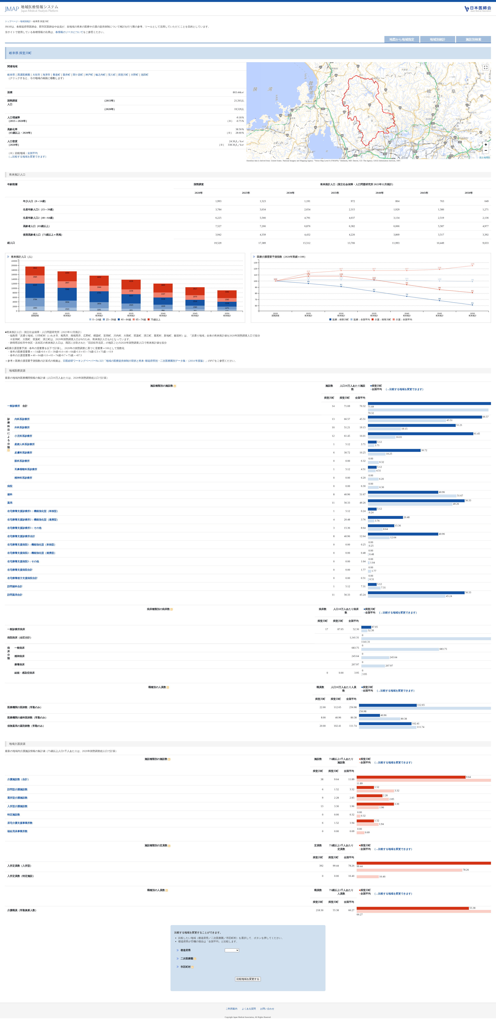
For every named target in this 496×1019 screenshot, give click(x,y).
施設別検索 (473, 39)
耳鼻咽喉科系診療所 (26, 469)
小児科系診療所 (23, 435)
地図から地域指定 (401, 39)
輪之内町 (101, 74)
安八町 (112, 74)
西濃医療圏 (23, 74)
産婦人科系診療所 (25, 444)
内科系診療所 (22, 419)
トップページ (11, 21)
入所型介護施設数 (17, 806)
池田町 (144, 74)
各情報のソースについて (69, 32)
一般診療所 (13, 405)
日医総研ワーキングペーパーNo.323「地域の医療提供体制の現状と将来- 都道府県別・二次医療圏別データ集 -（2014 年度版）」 (135, 360)
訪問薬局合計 (14, 594)
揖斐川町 (123, 74)
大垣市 (36, 74)
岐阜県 (11, 74)
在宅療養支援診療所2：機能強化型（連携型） (33, 519)
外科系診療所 (22, 427)
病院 (9, 486)
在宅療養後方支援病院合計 (22, 578)
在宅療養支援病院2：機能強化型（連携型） (32, 552)
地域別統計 (25, 21)
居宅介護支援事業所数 (20, 822)
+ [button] (486, 144)
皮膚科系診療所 (23, 452)
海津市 (46, 74)
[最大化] (486, 67)
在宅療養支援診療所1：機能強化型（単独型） (33, 511)
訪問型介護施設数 (17, 789)
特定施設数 (13, 814)
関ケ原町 (78, 74)
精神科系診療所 (23, 477)
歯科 (9, 494)
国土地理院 (484, 157)
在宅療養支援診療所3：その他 (24, 527)
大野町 (134, 74)
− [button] (486, 150)
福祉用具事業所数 (17, 831)
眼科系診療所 (22, 460)
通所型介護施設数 (17, 797)
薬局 (9, 502)
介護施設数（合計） (18, 779)
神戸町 (89, 74)
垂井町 (66, 74)
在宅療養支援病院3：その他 (23, 561)
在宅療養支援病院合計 (20, 569)
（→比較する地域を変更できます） (404, 389)
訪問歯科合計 (14, 586)
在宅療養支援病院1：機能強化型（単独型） (32, 544)
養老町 (56, 74)
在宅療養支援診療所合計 (21, 536)
